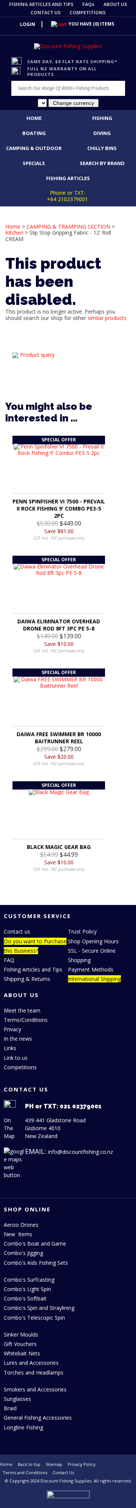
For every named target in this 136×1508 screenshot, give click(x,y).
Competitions (20, 1067)
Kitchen (14, 232)
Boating (34, 133)
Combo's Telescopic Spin (34, 1317)
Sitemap (54, 1464)
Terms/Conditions (26, 1019)
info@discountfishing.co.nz (80, 1151)
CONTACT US (45, 12)
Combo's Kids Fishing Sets (36, 1262)
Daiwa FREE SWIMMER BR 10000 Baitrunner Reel (59, 738)
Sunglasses (17, 1398)
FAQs (88, 4)
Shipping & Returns (27, 978)
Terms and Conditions (25, 1472)
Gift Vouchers (20, 1343)
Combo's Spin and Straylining (39, 1307)
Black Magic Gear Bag (59, 846)
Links (10, 1048)
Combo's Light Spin (27, 1289)
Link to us (16, 1057)
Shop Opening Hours (93, 941)
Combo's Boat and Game (35, 1243)
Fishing (102, 118)
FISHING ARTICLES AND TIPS (41, 4)
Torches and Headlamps (33, 1372)
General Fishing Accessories (38, 1417)
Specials (34, 163)
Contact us (17, 931)
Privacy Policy (82, 1464)
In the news (18, 1038)
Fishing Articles (68, 178)
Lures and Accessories (31, 1362)
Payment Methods (90, 969)
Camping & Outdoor (34, 148)
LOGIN (27, 24)
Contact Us (63, 1472)
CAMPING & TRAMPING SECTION (68, 226)
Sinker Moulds (21, 1334)
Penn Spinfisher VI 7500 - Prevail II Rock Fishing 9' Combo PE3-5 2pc (58, 508)
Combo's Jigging (23, 1252)
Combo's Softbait (25, 1298)
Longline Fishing (23, 1427)
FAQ (9, 960)
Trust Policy (82, 931)
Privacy (12, 1029)
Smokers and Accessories (35, 1389)
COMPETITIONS (87, 12)
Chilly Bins (102, 148)
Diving (102, 133)
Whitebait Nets (22, 1353)
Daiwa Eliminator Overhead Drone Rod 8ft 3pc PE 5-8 (58, 625)
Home (34, 118)
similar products (107, 317)
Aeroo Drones (21, 1224)
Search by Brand (102, 163)
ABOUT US (115, 4)
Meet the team (22, 1010)
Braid (10, 1408)
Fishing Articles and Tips (33, 969)
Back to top (29, 1464)
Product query (37, 354)
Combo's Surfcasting (29, 1279)
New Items (18, 1234)
